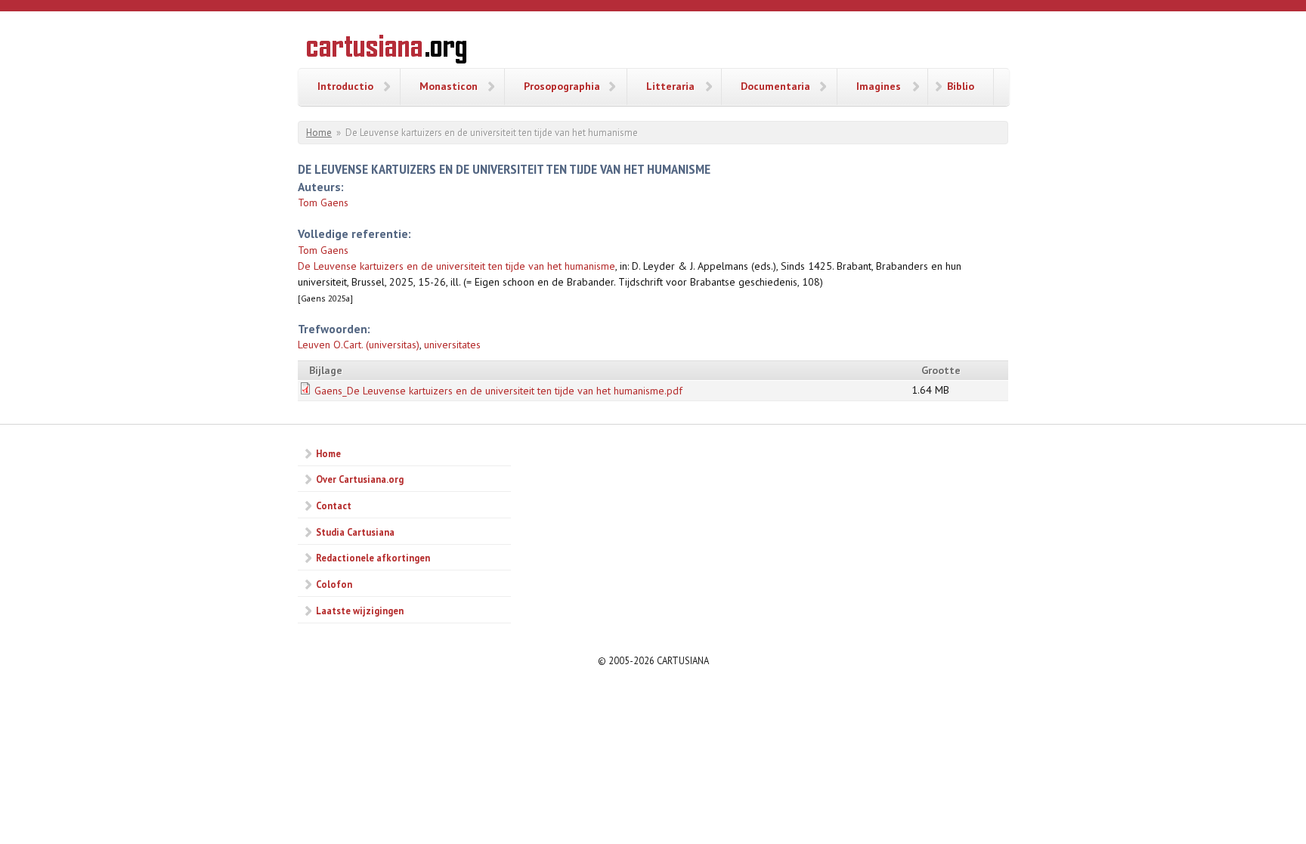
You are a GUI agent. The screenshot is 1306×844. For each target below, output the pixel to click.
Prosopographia (562, 86)
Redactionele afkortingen (373, 558)
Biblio (960, 86)
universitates (452, 344)
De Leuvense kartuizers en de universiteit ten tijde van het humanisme (456, 266)
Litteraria (670, 86)
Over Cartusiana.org (360, 479)
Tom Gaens (323, 202)
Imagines (878, 86)
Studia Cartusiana (355, 532)
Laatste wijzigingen (360, 610)
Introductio (345, 86)
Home (319, 132)
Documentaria (775, 86)
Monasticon (448, 86)
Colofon (334, 584)
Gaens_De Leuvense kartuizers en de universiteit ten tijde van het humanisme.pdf (498, 390)
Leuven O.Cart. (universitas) (358, 344)
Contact (333, 505)
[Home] (386, 51)
